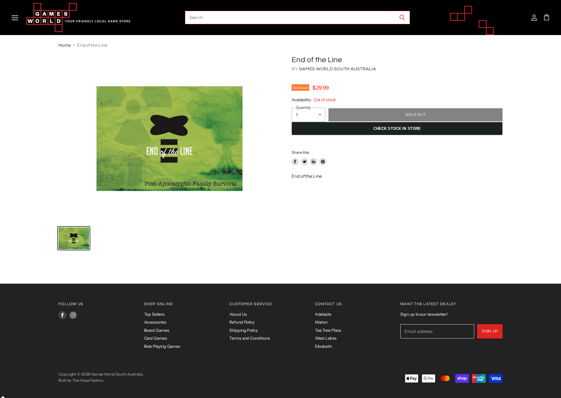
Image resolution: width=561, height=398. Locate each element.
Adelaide (323, 314)
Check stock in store (397, 128)
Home (64, 45)
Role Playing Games (162, 346)
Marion (321, 322)
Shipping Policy (243, 330)
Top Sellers (154, 314)
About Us (238, 314)
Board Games (156, 330)
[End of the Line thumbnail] (74, 238)
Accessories (155, 322)
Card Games (155, 338)
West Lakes (326, 338)
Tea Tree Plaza (328, 330)
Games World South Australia (337, 69)
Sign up (490, 331)
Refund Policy (241, 322)
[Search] (402, 17)
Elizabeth (323, 346)
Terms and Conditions (249, 338)
